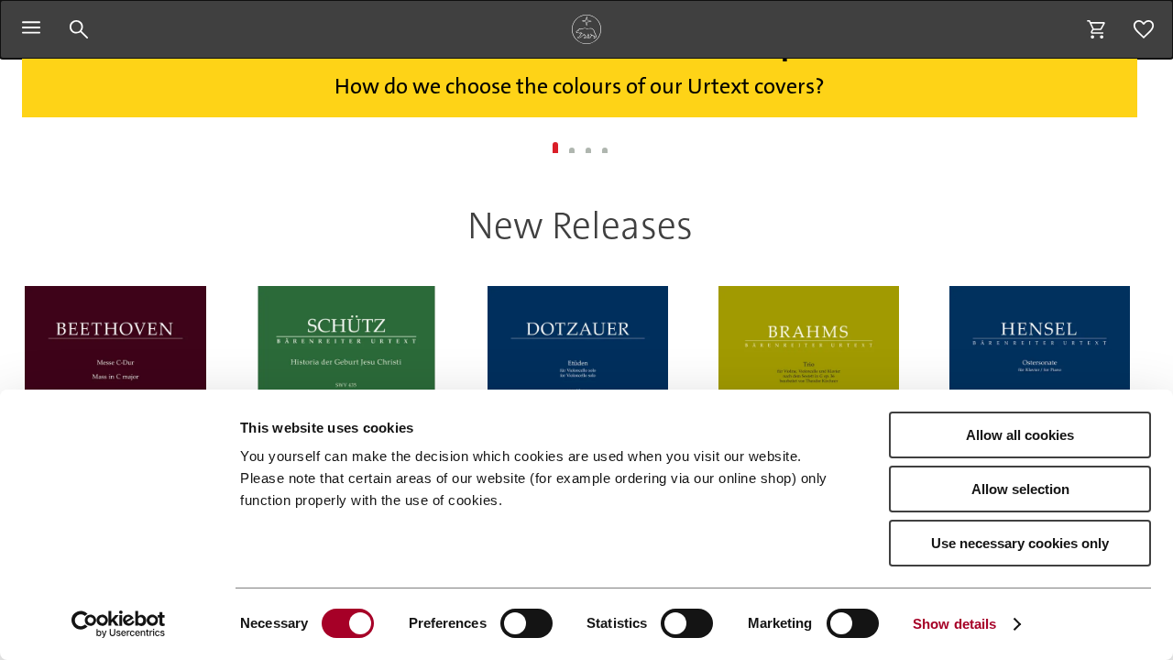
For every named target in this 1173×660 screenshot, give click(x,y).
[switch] (526, 623)
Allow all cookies (1020, 435)
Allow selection (1020, 489)
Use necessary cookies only (1020, 543)
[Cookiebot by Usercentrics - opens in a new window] (118, 624)
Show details (954, 624)
